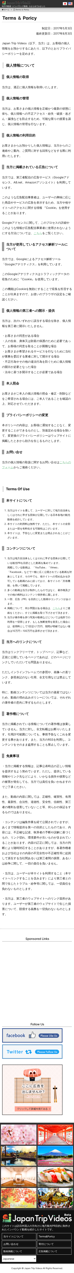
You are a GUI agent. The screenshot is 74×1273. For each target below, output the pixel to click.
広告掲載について (48, 1251)
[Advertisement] (37, 980)
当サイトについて (13, 1236)
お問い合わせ (10, 1243)
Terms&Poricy (47, 1236)
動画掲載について (12, 1251)
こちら (56, 608)
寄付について (46, 1243)
